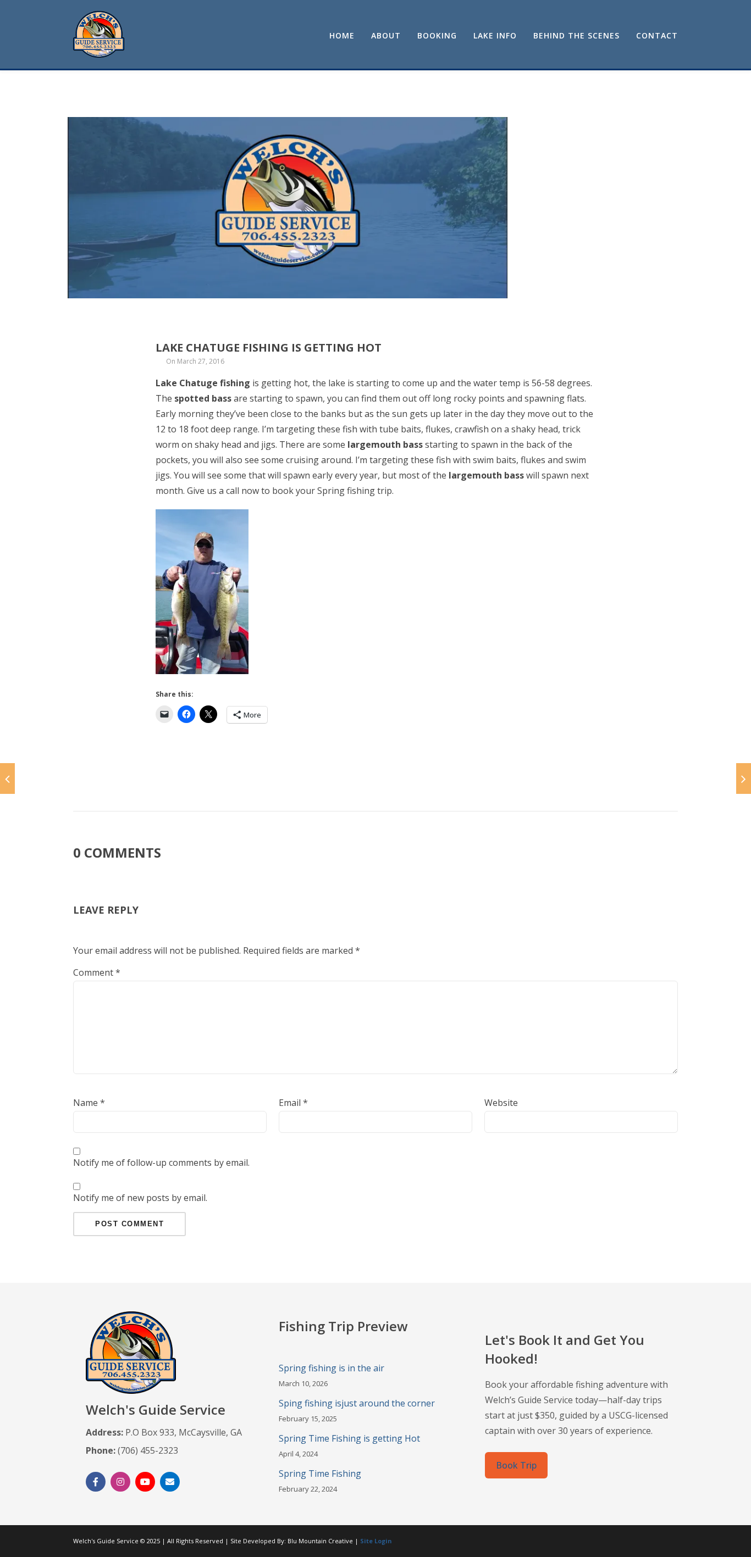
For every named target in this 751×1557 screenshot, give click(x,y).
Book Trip (516, 1465)
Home (342, 35)
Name (89, 1102)
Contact (657, 35)
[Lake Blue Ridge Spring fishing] (7, 778)
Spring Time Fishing (320, 1473)
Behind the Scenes (576, 35)
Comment (96, 972)
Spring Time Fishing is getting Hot (349, 1438)
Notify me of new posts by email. (140, 1197)
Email (293, 1102)
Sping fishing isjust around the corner (357, 1403)
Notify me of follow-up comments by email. (161, 1162)
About (386, 35)
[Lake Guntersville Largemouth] (743, 778)
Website (501, 1102)
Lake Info (495, 35)
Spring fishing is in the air (331, 1368)
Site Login (376, 1541)
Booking (437, 35)
